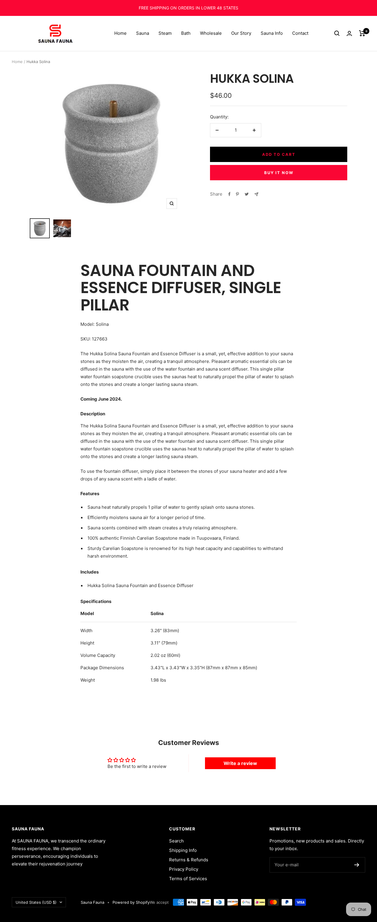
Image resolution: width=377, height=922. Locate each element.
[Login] (349, 33)
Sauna (142, 33)
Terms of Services (188, 878)
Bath (186, 33)
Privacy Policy (183, 869)
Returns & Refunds (188, 859)
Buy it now (278, 172)
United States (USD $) (36, 902)
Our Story (241, 33)
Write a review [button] (240, 763)
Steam (165, 33)
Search (176, 841)
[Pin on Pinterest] (237, 194)
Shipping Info (183, 850)
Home (120, 33)
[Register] (356, 865)
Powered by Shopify (131, 902)
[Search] (337, 33)
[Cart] (362, 33)
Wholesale (211, 33)
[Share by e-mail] (256, 194)
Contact (300, 33)
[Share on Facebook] (229, 194)
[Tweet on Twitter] (246, 194)
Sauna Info (272, 33)
